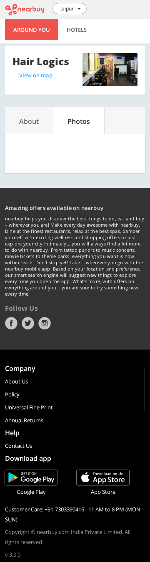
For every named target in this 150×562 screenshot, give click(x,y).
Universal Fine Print (29, 407)
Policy (12, 394)
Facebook (11, 323)
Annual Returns (24, 420)
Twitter (28, 323)
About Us (16, 381)
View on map (35, 75)
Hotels (77, 29)
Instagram (44, 323)
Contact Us (18, 446)
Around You (31, 29)
